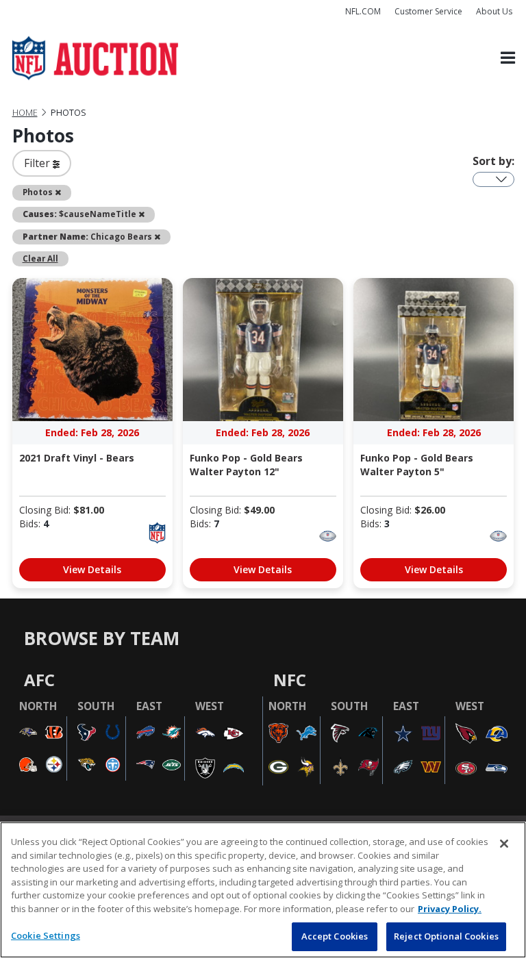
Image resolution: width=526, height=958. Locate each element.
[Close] (504, 844)
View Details (92, 569)
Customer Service (428, 11)
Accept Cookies (334, 936)
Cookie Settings (45, 935)
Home (25, 112)
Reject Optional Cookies (446, 936)
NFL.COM (363, 11)
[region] (263, 890)
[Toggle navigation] (508, 58)
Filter (38, 163)
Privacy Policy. (449, 909)
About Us (494, 11)
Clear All (40, 258)
